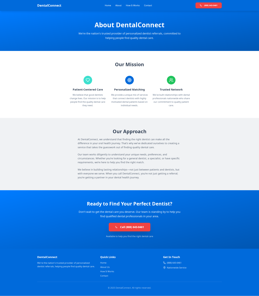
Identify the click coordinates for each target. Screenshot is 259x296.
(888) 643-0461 (210, 5)
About (118, 5)
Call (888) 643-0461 (132, 227)
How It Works (133, 5)
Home (108, 5)
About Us (105, 267)
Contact (148, 5)
